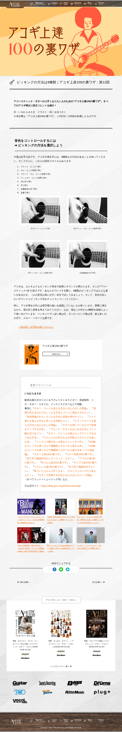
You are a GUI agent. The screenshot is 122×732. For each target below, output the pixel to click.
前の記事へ (25, 582)
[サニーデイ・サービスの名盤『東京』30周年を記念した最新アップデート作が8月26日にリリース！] (91, 514)
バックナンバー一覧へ (60, 666)
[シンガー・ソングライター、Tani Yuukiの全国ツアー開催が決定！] (91, 542)
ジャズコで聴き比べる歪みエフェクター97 (59, 441)
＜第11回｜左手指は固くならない (36, 327)
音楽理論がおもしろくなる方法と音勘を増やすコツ (54, 416)
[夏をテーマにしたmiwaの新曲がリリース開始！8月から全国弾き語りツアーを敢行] (61, 542)
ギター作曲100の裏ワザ (79, 454)
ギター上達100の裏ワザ (46, 454)
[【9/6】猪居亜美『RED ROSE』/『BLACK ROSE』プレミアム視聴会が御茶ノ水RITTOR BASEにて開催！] (31, 542)
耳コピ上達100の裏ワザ (54, 462)
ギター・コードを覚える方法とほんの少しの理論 (60, 408)
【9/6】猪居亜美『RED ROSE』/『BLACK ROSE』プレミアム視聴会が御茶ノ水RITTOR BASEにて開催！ (31, 548)
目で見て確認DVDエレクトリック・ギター (49, 458)
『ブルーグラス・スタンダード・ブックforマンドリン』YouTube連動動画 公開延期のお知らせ (30, 520)
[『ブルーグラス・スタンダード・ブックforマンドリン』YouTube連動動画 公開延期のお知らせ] (31, 514)
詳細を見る (56, 354)
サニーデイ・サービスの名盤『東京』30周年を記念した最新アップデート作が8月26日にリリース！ (90, 520)
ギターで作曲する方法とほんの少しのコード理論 (65, 475)
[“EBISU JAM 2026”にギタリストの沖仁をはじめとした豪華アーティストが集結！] (61, 514)
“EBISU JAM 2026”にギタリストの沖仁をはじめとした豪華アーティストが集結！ (61, 520)
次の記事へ (97, 582)
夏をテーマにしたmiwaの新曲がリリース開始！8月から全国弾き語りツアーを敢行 (61, 548)
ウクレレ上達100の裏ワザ (48, 466)
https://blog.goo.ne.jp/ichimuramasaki (61, 486)
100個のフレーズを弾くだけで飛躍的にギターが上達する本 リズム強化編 (60, 450)
